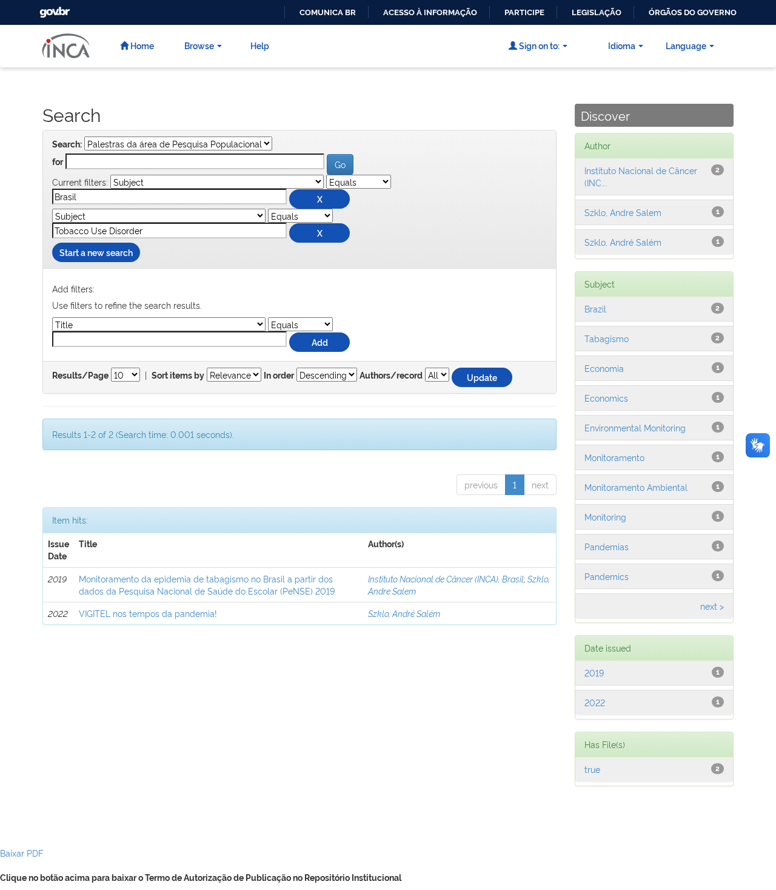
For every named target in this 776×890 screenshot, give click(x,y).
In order (279, 375)
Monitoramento (614, 457)
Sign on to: (538, 45)
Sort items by (178, 375)
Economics (606, 397)
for (57, 162)
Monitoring (605, 516)
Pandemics (606, 576)
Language (686, 45)
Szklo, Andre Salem (622, 212)
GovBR (53, 9)
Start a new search (96, 252)
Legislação (596, 12)
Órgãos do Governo (693, 12)
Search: (67, 144)
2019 (594, 672)
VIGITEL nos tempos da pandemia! (148, 613)
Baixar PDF (21, 852)
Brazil (595, 308)
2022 (594, 702)
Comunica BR (327, 12)
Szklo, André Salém (404, 613)
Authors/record (391, 375)
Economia (604, 368)
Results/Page (80, 375)
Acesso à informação (430, 12)
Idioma (621, 45)
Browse (199, 45)
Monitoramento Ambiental (635, 487)
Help (259, 45)
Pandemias (606, 546)
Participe (524, 12)
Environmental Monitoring (635, 427)
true (592, 769)
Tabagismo (606, 338)
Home (141, 45)
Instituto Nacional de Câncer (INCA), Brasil (446, 578)
